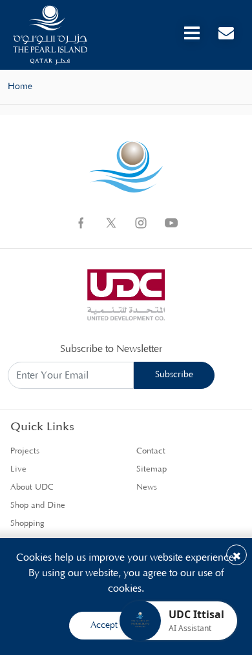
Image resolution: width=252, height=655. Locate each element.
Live (18, 469)
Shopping (27, 523)
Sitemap (151, 469)
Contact (150, 451)
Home (20, 86)
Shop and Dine (37, 505)
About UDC (32, 487)
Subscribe (174, 374)
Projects (24, 451)
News (146, 487)
